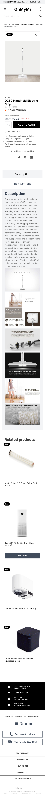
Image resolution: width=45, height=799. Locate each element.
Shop (10, 24)
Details (38, 2)
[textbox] (22, 788)
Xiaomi (8, 97)
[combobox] (20, 16)
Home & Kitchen (18, 24)
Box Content (22, 183)
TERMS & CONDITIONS (10, 794)
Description (22, 174)
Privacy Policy (26, 794)
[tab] (22, 174)
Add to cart (26, 124)
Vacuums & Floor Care (31, 24)
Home (5, 24)
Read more (22, 555)
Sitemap (38, 794)
